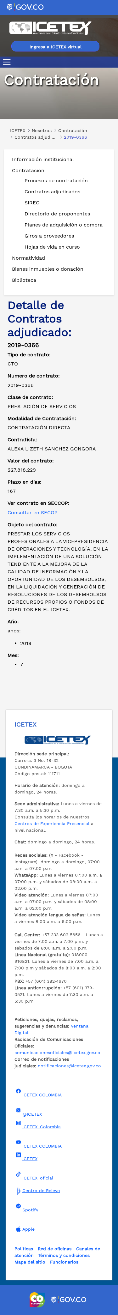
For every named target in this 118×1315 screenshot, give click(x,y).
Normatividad (28, 258)
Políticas (23, 1248)
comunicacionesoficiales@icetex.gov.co (57, 1052)
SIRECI (33, 203)
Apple (28, 1229)
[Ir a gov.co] (26, 7)
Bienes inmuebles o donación (47, 269)
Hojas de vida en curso (52, 247)
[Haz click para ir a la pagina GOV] (69, 1299)
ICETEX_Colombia (41, 1126)
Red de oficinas (54, 1248)
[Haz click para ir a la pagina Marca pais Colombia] (38, 1299)
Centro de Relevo (41, 1190)
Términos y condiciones (64, 1255)
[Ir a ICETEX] (50, 28)
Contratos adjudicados (52, 192)
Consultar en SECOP (33, 513)
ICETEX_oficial (37, 1177)
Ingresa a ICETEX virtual (55, 46)
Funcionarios (64, 1261)
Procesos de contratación (56, 181)
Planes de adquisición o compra (64, 225)
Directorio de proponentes (57, 214)
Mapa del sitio (29, 1261)
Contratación (28, 170)
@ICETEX (32, 1114)
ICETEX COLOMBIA (42, 1094)
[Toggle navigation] (8, 62)
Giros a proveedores (49, 236)
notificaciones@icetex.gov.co (69, 1065)
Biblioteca (24, 280)
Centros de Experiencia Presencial (51, 823)
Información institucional (43, 159)
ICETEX (29, 1158)
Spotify (30, 1209)
